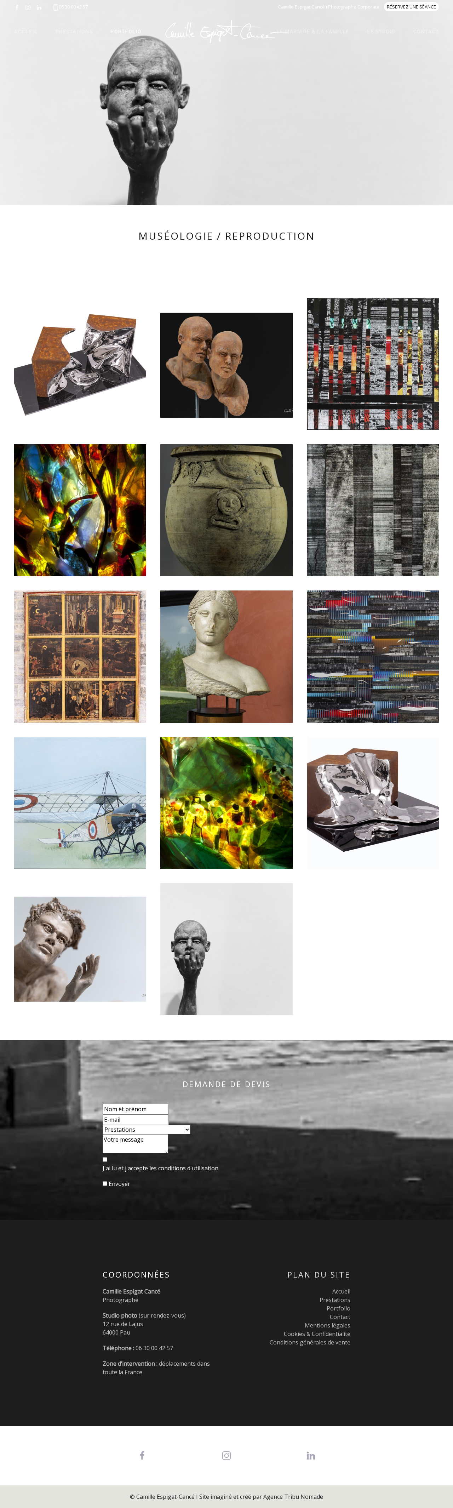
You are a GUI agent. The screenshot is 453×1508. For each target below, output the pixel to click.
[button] (80, 364)
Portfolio (338, 1308)
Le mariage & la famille (313, 31)
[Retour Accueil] (226, 32)
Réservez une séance (411, 7)
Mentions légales (327, 1325)
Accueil (26, 31)
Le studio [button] (381, 31)
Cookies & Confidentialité (317, 1334)
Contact (426, 31)
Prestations (74, 31)
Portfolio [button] (126, 31)
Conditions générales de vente (310, 1342)
